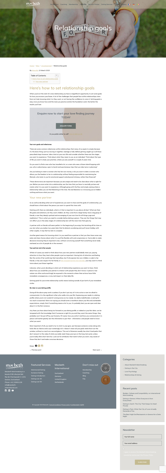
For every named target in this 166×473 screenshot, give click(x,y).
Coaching (63, 4)
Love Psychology (131, 371)
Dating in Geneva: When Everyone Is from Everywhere (138, 399)
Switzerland (59, 373)
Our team (83, 4)
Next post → (97, 350)
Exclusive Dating (37, 373)
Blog (117, 4)
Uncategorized (46, 66)
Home (32, 66)
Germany (58, 376)
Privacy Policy (148, 455)
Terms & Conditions (55, 405)
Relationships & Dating (133, 375)
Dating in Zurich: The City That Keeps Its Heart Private (140, 405)
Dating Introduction (38, 376)
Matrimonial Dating (38, 370)
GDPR (82, 405)
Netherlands (59, 382)
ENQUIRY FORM (66, 126)
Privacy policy (66, 405)
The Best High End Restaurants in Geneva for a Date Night (142, 415)
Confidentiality (75, 405)
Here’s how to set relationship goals (45, 79)
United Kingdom (60, 379)
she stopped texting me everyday (73, 261)
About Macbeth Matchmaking (135, 365)
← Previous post (35, 350)
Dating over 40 (36, 379)
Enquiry (123, 4)
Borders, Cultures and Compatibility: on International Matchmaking (141, 394)
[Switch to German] (134, 4)
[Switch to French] (129, 4)
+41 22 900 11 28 (75, 134)
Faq (84, 379)
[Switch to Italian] (138, 4)
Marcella (35, 70)
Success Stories (93, 4)
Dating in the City (131, 368)
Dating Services (106, 4)
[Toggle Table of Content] (56, 75)
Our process (54, 4)
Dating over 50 (36, 382)
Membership (73, 4)
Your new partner (42, 81)
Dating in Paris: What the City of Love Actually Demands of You (139, 410)
